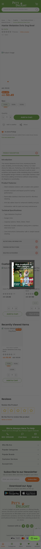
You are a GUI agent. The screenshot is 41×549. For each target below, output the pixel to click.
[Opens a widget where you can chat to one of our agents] (34, 538)
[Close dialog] (28, 263)
